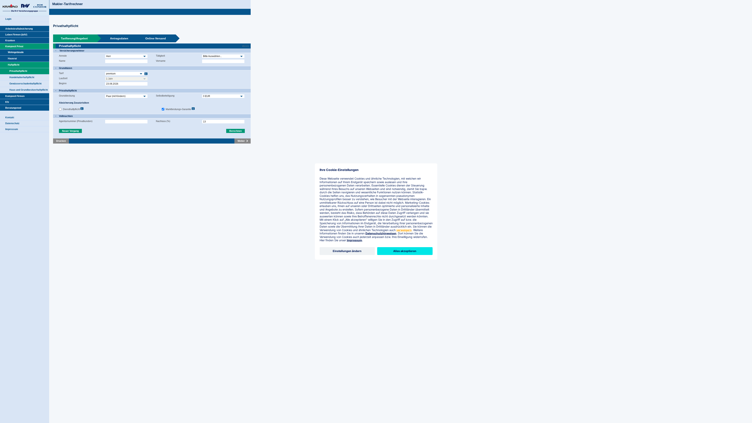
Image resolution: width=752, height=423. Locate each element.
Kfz (7, 102)
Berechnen (235, 131)
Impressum (11, 129)
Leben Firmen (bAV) (16, 34)
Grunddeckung (67, 95)
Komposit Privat (14, 46)
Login (8, 19)
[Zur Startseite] (24, 8)
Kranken (10, 40)
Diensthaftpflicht (71, 109)
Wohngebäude (16, 52)
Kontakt (9, 117)
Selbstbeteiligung (165, 95)
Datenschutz (12, 123)
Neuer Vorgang (70, 131)
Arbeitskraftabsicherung (19, 28)
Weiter (241, 141)
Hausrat (12, 58)
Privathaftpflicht (18, 71)
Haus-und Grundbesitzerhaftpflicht (28, 90)
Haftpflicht (13, 64)
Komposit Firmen (14, 96)
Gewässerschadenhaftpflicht (25, 83)
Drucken (61, 141)
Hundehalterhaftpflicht (21, 77)
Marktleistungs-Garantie (178, 109)
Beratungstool (13, 108)
